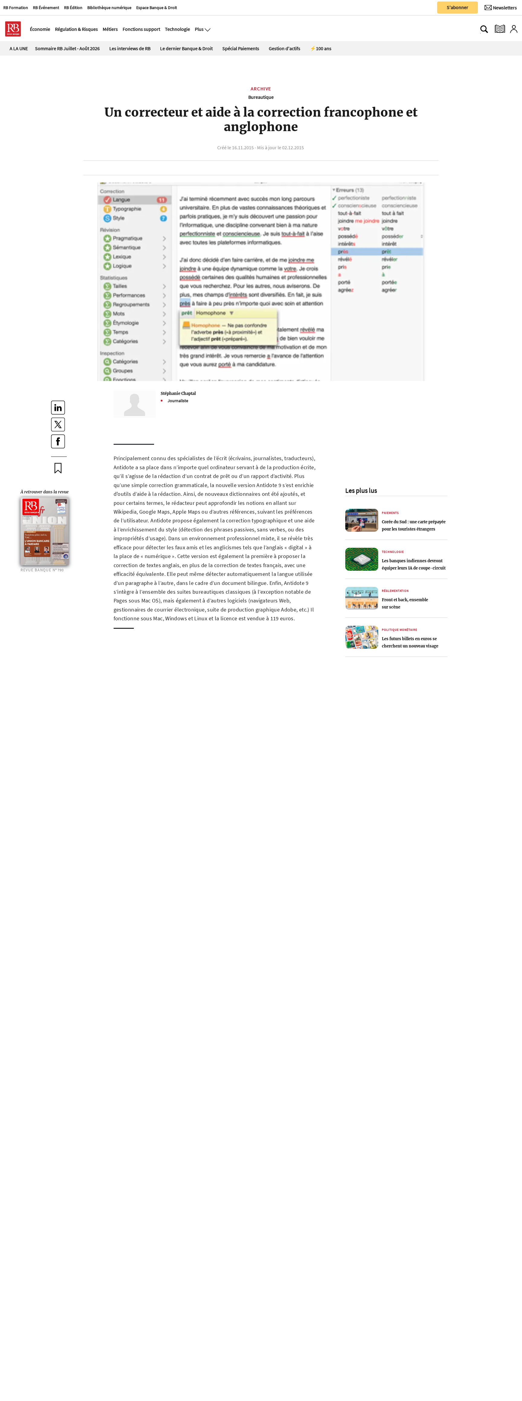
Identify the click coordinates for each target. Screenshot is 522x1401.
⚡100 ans (320, 48)
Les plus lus (361, 490)
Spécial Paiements (240, 48)
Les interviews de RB (129, 48)
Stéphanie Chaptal (178, 393)
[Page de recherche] (484, 29)
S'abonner (457, 7)
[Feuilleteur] (500, 29)
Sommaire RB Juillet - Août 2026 (67, 48)
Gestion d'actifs (284, 48)
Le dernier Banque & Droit (186, 48)
